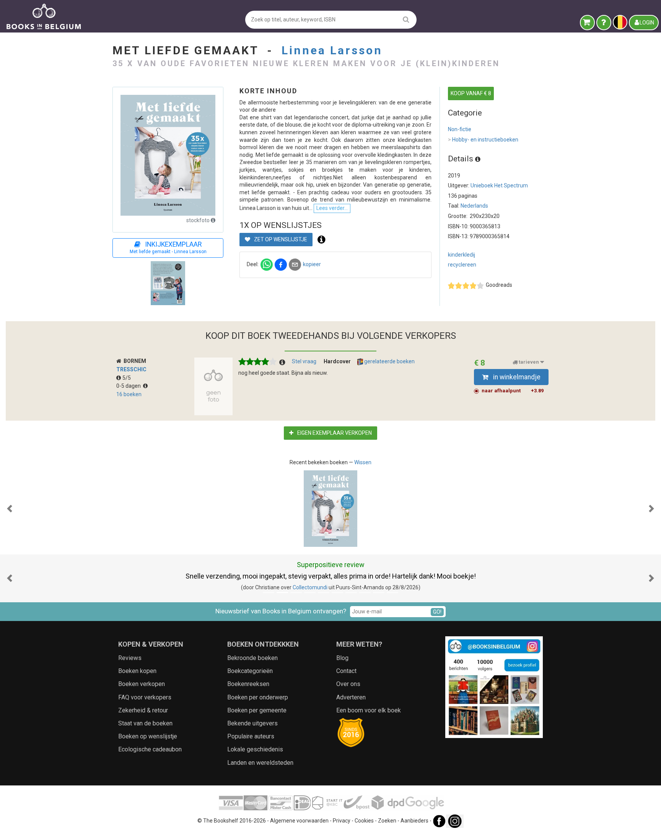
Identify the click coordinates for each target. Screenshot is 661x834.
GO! (437, 612)
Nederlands (474, 206)
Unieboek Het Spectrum (499, 185)
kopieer (312, 264)
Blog (342, 658)
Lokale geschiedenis (255, 749)
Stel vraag (304, 361)
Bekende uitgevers (252, 723)
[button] (9, 508)
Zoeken (387, 821)
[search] (406, 19)
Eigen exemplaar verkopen (334, 433)
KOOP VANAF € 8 (471, 93)
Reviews (130, 658)
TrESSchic (131, 369)
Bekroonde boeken (252, 658)
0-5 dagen (129, 386)
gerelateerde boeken (389, 361)
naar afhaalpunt (513, 390)
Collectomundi (310, 587)
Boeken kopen (137, 671)
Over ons (348, 684)
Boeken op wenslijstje (147, 736)
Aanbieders (414, 821)
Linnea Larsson (332, 50)
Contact (346, 671)
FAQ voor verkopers (144, 697)
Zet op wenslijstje (280, 239)
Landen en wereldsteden (260, 762)
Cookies (364, 821)
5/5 (126, 378)
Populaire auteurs (250, 736)
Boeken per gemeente (257, 710)
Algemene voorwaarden (299, 821)
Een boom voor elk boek (368, 710)
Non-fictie (459, 129)
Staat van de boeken (145, 723)
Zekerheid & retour (143, 710)
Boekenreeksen (248, 684)
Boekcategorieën (250, 671)
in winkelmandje (516, 377)
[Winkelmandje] (587, 22)
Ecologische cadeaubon (150, 749)
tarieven (529, 362)
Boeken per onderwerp (257, 697)
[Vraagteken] (603, 22)
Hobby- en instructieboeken (483, 140)
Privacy (341, 821)
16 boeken (129, 394)
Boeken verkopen (141, 684)
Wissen (362, 462)
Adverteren (351, 697)
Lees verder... (332, 208)
